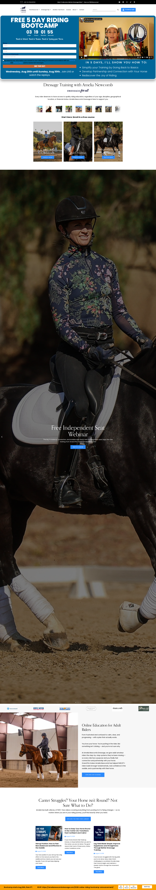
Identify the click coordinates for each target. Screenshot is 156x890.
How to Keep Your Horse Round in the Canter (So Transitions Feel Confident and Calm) (77, 831)
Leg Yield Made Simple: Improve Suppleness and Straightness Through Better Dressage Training (107, 847)
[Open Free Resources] (39, 10)
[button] (2, 437)
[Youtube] (119, 2)
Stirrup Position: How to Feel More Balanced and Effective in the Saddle (48, 846)
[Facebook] (123, 2)
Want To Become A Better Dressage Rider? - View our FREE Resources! (78, 2)
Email (5, 49)
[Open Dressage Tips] (50, 10)
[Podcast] (134, 2)
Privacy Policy (18, 63)
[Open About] (77, 10)
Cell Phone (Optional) (10, 54)
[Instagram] (127, 2)
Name (5, 43)
